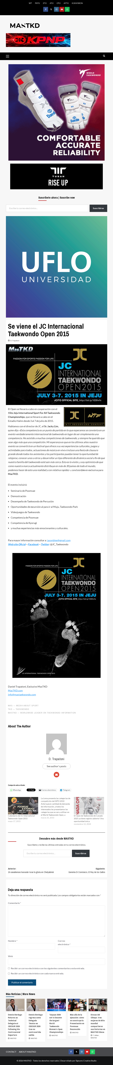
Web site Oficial (17, 544)
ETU (45, 3)
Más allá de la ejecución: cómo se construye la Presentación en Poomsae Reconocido (77, 1022)
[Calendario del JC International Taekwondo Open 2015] (23, 805)
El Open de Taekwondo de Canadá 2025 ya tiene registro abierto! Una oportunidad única (89, 818)
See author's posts (56, 766)
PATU (37, 3)
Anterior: (31, 870)
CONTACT (11, 1051)
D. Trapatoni (14, 341)
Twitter (45, 544)
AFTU (66, 3)
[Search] (104, 56)
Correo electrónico (64, 942)
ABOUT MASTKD (27, 1051)
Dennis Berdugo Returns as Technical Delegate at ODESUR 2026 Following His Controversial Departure (15, 1024)
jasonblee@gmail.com (59, 540)
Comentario (14, 903)
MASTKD (13, 1038)
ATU (51, 3)
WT (30, 3)
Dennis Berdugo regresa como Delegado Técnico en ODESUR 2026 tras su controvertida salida (36, 1024)
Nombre (12, 940)
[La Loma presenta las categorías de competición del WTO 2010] (57, 808)
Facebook (33, 544)
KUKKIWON (77, 3)
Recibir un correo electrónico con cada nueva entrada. (37, 973)
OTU (58, 3)
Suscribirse (80, 853)
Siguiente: (86, 870)
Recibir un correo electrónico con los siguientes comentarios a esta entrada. (48, 968)
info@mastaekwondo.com (22, 694)
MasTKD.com (15, 690)
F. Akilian (96, 1035)
